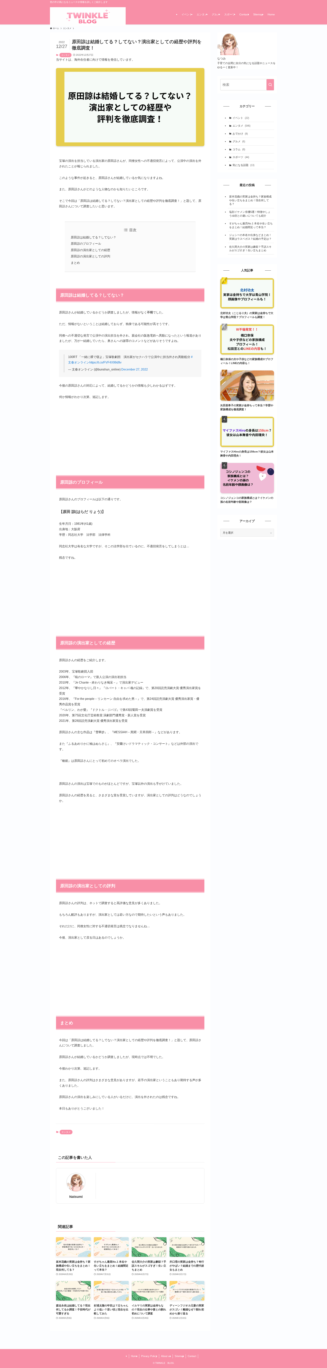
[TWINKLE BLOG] (88, 17)
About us (166, 1356)
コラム (239, 149)
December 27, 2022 (134, 369)
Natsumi (76, 1197)
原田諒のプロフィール (86, 243)
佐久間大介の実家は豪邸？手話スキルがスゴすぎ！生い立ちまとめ (250, 248)
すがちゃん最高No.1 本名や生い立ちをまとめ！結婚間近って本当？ (251, 225)
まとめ (75, 262)
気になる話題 (243, 165)
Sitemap (179, 1356)
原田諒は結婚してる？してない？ (93, 237)
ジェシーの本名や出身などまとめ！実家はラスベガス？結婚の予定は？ (250, 236)
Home (134, 1356)
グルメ (239, 141)
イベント (241, 117)
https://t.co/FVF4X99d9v (105, 362)
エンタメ (65, 55)
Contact (192, 1356)
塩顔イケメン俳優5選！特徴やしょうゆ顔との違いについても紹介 (249, 213)
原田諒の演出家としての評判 (90, 256)
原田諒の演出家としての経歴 (90, 250)
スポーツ (241, 157)
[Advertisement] (130, 432)
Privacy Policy (149, 1356)
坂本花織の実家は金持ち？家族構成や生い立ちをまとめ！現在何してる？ (250, 200)
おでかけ (240, 133)
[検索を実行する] (270, 84)
